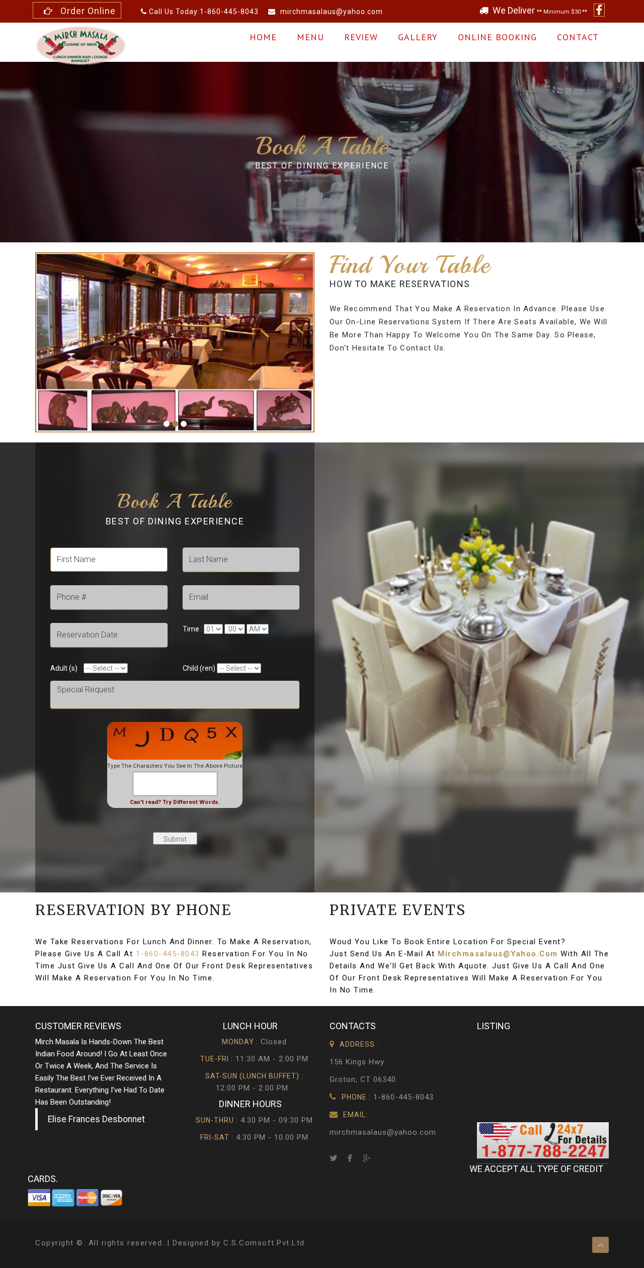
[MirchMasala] (80, 45)
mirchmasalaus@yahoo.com (330, 12)
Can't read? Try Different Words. (175, 801)
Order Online (85, 11)
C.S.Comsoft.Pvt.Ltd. (265, 1242)
